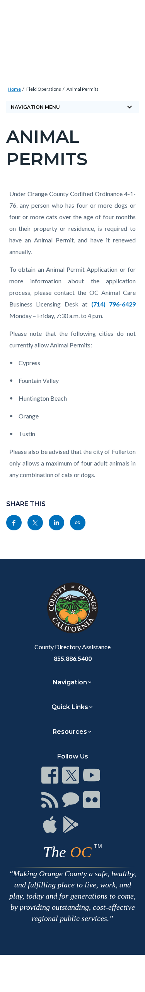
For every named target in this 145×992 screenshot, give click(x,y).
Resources (70, 731)
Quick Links (69, 707)
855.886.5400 (73, 658)
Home (14, 89)
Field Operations (43, 89)
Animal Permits (83, 89)
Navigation (70, 682)
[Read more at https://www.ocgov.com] (72, 607)
